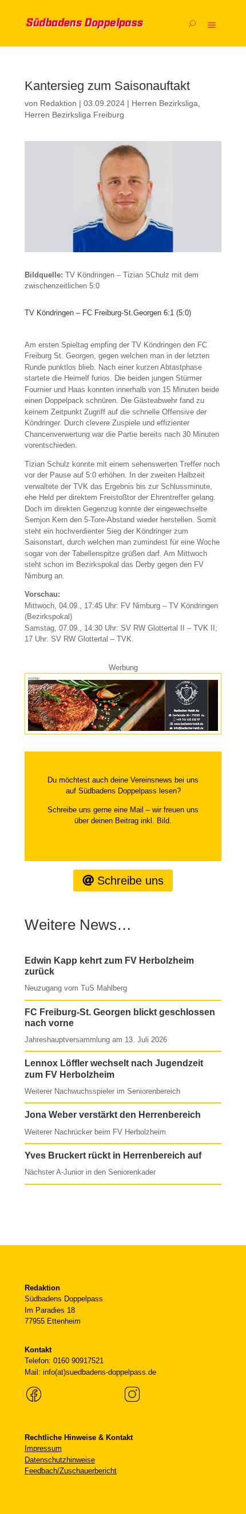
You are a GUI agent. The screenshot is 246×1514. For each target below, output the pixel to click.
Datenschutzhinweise (60, 1460)
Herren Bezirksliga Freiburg (74, 114)
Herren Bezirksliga (165, 103)
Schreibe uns (130, 880)
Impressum (43, 1448)
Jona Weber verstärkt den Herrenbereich (113, 1115)
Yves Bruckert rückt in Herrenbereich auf (113, 1155)
